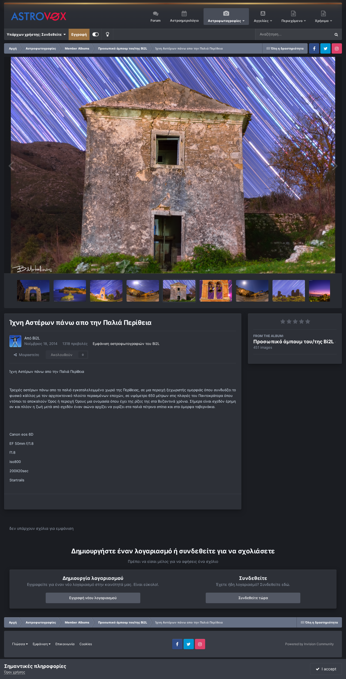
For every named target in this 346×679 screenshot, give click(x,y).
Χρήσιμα (322, 21)
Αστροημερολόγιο (184, 20)
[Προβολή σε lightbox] (173, 165)
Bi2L (36, 338)
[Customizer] (95, 34)
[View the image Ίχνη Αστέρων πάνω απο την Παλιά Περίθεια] (179, 291)
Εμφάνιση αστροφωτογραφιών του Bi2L (126, 343)
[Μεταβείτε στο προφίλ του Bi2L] (15, 341)
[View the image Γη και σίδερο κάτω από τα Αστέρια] (252, 291)
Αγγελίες (261, 21)
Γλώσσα (19, 644)
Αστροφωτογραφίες (224, 21)
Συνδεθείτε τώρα (253, 598)
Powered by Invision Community (309, 644)
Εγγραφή (79, 34)
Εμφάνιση (41, 644)
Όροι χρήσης (14, 672)
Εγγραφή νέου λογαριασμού (93, 598)
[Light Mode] (107, 34)
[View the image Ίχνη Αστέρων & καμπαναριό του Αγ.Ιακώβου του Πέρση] (106, 291)
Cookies (85, 644)
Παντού (317, 34)
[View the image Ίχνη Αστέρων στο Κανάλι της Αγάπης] (70, 291)
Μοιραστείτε (28, 354)
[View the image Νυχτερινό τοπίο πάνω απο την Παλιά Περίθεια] (33, 291)
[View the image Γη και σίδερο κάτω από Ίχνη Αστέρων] (143, 291)
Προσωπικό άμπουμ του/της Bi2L (293, 341)
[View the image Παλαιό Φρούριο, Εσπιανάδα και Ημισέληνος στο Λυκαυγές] (325, 291)
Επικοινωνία (65, 644)
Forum (156, 20)
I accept (328, 669)
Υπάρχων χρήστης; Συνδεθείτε (35, 34)
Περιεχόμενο (292, 21)
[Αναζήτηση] (336, 34)
